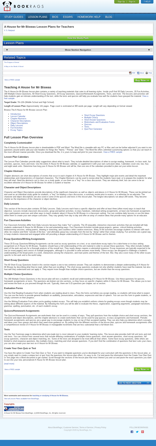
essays (68, 17)
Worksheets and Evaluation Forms (99, 122)
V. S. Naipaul (9, 30)
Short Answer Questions (95, 120)
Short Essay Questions (94, 115)
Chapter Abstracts (18, 118)
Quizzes (88, 124)
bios (55, 17)
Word (142, 73)
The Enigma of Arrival (11, 62)
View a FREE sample (12, 80)
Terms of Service (86, 427)
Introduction (16, 114)
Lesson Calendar (18, 116)
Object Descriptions (19, 123)
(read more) (9, 364)
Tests (86, 127)
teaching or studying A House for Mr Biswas (50, 395)
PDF (133, 73)
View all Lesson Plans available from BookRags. (21, 399)
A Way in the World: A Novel (13, 66)
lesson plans (37, 17)
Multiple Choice (91, 117)
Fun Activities (17, 128)
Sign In (132, 1)
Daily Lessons (17, 125)
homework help (89, 17)
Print (150, 73)
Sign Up (121, 1)
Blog (108, 17)
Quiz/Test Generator (93, 129)
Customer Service (70, 427)
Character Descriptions (21, 121)
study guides (13, 17)
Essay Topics (17, 130)
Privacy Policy (100, 427)
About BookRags (55, 427)
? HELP (147, 1)
